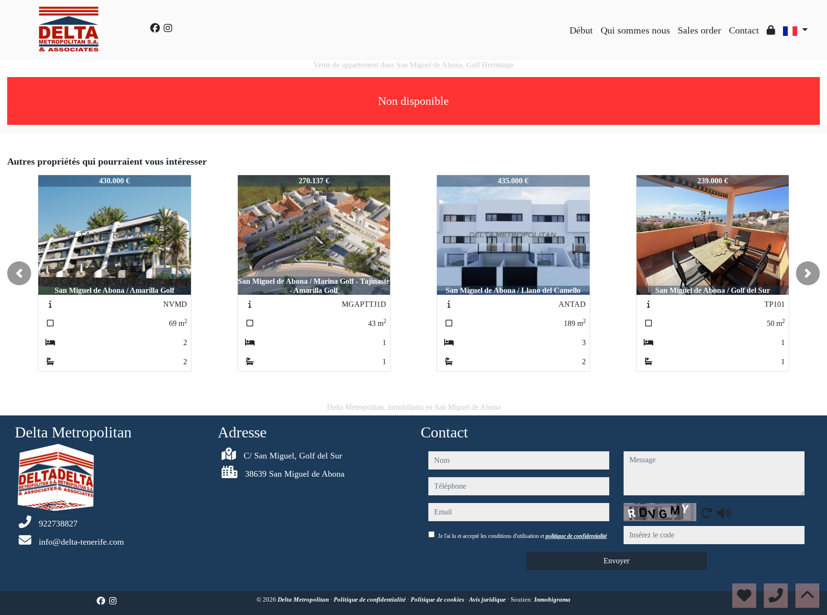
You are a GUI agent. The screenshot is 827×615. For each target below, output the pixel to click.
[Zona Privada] (771, 30)
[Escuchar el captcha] (724, 512)
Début (581, 30)
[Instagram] (168, 28)
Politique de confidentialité (370, 599)
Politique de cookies (438, 599)
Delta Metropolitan (304, 599)
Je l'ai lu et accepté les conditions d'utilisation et (522, 536)
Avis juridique (488, 599)
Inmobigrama (552, 599)
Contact (744, 30)
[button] (19, 273)
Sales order (699, 30)
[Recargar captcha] (706, 512)
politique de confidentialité (576, 536)
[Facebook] (155, 28)
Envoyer (616, 561)
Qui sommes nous (635, 30)
